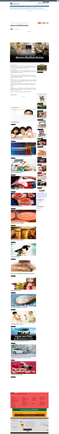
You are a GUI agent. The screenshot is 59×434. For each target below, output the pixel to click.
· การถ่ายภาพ (12, 403)
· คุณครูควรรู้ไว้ (41, 401)
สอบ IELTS (38, 203)
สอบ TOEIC (38, 204)
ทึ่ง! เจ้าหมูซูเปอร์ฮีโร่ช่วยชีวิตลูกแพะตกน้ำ (41, 186)
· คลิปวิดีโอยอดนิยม (34, 400)
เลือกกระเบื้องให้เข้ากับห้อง (14, 94)
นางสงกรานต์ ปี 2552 (41, 102)
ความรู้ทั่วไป (16, 23)
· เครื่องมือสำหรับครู (41, 404)
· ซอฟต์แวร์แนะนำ (13, 402)
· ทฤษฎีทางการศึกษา (41, 397)
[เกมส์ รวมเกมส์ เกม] (38, 8)
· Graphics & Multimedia (14, 400)
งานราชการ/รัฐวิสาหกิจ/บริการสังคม (23, 23)
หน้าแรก (47, 23)
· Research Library (13, 405)
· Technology (13, 397)
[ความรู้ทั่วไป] (41, 8)
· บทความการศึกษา (41, 398)
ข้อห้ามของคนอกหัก (41, 145)
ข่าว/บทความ (43, 23)
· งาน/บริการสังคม (34, 399)
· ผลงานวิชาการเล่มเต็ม (42, 403)
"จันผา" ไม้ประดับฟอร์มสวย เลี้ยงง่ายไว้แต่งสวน (42, 109)
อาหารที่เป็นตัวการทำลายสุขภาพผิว (42, 156)
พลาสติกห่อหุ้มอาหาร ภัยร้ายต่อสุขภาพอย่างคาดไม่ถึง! (42, 118)
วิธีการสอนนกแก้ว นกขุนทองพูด (41, 70)
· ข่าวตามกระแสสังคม (34, 398)
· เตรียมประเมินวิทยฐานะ (42, 402)
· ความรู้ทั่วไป (23, 397)
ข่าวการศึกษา (12, 23)
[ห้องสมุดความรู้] (22, 8)
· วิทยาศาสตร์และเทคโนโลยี (25, 399)
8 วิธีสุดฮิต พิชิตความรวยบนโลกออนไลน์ (42, 137)
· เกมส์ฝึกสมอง (33, 403)
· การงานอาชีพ (23, 405)
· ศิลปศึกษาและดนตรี (24, 404)
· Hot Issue (12, 404)
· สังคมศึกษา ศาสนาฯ (24, 403)
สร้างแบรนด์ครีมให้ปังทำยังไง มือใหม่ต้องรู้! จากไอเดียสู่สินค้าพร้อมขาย (42, 178)
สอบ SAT (38, 205)
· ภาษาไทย (23, 401)
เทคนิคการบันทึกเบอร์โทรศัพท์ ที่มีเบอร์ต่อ (42, 128)
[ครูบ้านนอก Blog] (18, 8)
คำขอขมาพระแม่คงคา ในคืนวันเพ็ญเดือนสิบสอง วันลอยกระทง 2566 (42, 163)
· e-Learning (12, 399)
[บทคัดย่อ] (35, 8)
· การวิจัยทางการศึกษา (42, 399)
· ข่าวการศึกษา (33, 397)
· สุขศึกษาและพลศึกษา (24, 402)
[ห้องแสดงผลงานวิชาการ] (31, 8)
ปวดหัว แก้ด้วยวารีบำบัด (42, 171)
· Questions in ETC (13, 406)
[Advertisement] (29, 16)
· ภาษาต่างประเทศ (24, 400)
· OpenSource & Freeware (14, 401)
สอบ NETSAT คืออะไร (39, 202)
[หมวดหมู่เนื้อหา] (27, 8)
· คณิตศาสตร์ (23, 398)
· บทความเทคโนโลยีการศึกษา (14, 398)
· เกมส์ (32, 402)
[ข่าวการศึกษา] (15, 8)
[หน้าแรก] (11, 8)
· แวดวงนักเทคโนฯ (13, 407)
